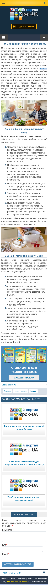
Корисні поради (20, 391)
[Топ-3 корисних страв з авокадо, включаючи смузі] (24, 485)
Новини (33, 391)
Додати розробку (25, 26)
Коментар (7, 530)
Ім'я (4, 545)
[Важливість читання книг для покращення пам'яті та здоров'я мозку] (24, 449)
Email (5, 554)
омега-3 (43, 68)
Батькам (7, 391)
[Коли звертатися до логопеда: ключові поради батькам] (24, 414)
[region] (24, 355)
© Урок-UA (12, 573)
